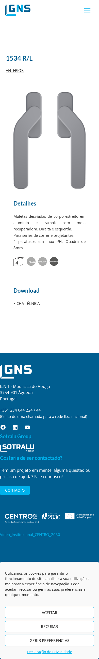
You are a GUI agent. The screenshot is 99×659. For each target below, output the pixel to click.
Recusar (49, 626)
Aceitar (49, 612)
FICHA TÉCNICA (26, 303)
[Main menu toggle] (87, 10)
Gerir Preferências (49, 640)
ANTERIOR (15, 70)
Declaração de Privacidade (49, 651)
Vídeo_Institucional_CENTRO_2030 (30, 534)
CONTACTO (15, 490)
